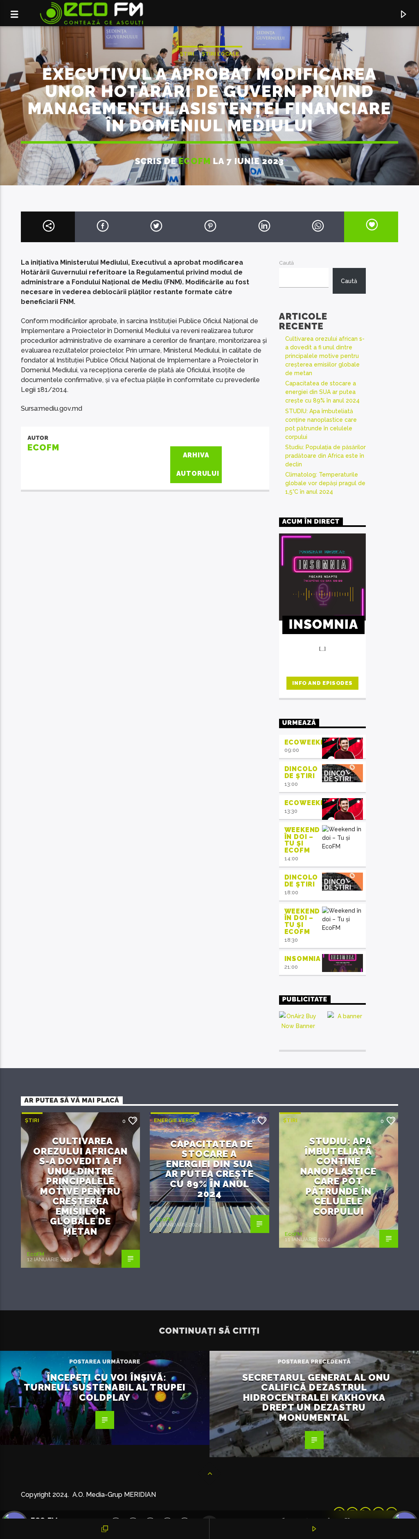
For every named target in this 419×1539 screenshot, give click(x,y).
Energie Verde (175, 1120)
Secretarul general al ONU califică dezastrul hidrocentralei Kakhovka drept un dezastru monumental (316, 1397)
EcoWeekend (310, 742)
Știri (187, 54)
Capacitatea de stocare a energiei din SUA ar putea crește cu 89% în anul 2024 (322, 392)
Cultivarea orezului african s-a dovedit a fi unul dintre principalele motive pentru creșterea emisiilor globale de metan (325, 355)
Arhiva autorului (197, 464)
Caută (286, 263)
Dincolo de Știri (301, 772)
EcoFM (194, 161)
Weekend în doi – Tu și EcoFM (302, 840)
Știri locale (220, 54)
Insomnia (302, 959)
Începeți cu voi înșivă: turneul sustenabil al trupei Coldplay (105, 1387)
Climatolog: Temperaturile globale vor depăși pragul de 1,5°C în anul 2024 (325, 483)
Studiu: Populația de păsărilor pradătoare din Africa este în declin (325, 456)
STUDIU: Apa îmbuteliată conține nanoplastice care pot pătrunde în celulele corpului (338, 1176)
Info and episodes (322, 683)
